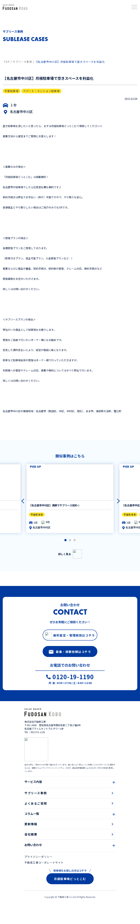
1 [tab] (65, 540)
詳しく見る (64, 554)
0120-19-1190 (73, 677)
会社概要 (30, 834)
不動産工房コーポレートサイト (44, 862)
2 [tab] (70, 540)
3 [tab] (74, 540)
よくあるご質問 (35, 803)
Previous (22, 499)
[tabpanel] (70, 498)
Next (116, 499)
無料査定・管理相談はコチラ (74, 635)
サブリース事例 (35, 793)
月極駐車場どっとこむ (70, 879)
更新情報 (30, 824)
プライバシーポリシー (38, 856)
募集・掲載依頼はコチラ (73, 651)
